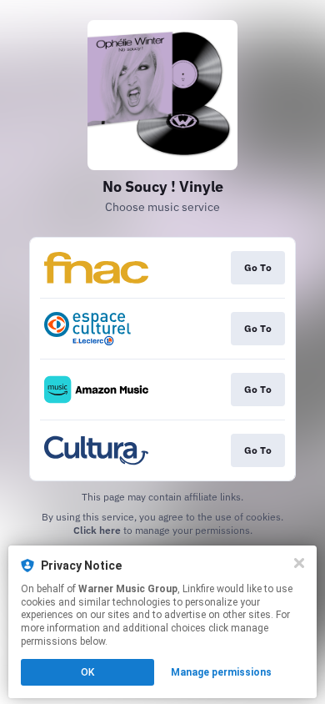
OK (87, 672)
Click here (97, 530)
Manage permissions (221, 672)
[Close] (299, 563)
